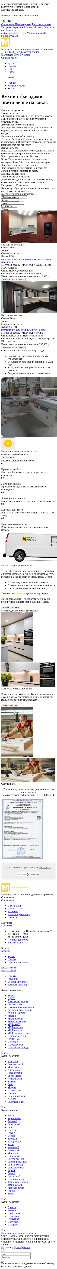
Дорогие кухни (16, 1004)
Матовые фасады (17, 1021)
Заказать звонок (30, 52)
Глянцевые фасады (18, 1001)
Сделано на (22, 874)
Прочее (12, 71)
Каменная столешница (20, 1010)
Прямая (12, 1207)
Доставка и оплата (41, 24)
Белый (11, 1115)
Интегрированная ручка (21, 1007)
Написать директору (19, 914)
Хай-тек (12, 1098)
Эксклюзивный (16, 1101)
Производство (23, 24)
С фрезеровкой (16, 1044)
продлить (45, 867)
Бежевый (12, 1121)
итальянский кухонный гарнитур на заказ (23, 329)
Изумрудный (15, 1141)
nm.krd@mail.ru (9, 35)
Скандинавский (16, 1096)
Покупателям (8, 970)
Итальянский (15, 1078)
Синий (11, 1173)
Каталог (5, 951)
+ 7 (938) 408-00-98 (11, 52)
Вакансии (13, 911)
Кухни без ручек (16, 1012)
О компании (8, 24)
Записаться (8, 457)
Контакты (11, 30)
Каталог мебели (16, 85)
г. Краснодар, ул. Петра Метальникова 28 (23, 33)
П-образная (14, 1213)
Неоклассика (15, 1090)
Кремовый (13, 1147)
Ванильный (14, 1124)
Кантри (12, 1081)
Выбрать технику (11, 607)
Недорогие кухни (17, 1036)
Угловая (12, 1210)
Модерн (12, 1087)
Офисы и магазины (18, 962)
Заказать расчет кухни (13, 279)
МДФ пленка (15, 1030)
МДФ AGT (14, 1024)
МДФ (11, 995)
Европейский (15, 1075)
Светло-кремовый (17, 1161)
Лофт (10, 1084)
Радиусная (13, 1218)
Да (4, 21)
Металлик (13, 1153)
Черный (12, 1190)
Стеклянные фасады (18, 1047)
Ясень (11, 1193)
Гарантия (18, 27)
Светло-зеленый (16, 1158)
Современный (15, 1064)
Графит (11, 1132)
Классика (13, 1061)
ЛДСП (11, 998)
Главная (12, 82)
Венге (11, 1127)
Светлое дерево (16, 1167)
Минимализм (15, 1067)
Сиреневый (14, 1176)
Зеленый (12, 1138)
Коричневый (14, 1118)
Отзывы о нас (15, 908)
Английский (14, 1070)
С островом (14, 1221)
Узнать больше (10, 705)
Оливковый (14, 1156)
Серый (11, 1170)
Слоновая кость (16, 1179)
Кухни (11, 63)
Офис (11, 69)
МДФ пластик (15, 1027)
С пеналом (13, 1224)
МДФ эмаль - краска (19, 1033)
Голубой (12, 1130)
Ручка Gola (13, 1038)
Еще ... (4, 1053)
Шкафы (12, 66)
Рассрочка (6, 27)
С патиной (13, 1041)
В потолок (13, 1216)
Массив (12, 1015)
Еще (3, 1199)
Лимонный (14, 1150)
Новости (12, 917)
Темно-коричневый (18, 1182)
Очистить (6, 206)
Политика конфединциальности (18, 1233)
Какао (11, 1144)
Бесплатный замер (33, 27)
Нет (10, 21)
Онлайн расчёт (9, 57)
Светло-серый (15, 1164)
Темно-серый (15, 1184)
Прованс (12, 1093)
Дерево (11, 1135)
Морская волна (16, 1187)
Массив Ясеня (15, 1018)
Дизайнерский (15, 1072)
